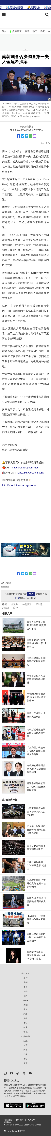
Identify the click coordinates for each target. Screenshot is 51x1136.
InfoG (25, 1000)
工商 (25, 1063)
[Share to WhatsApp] (30, 136)
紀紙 (25, 1041)
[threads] (18, 1073)
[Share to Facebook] (18, 136)
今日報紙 (25, 973)
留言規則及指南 (5, 586)
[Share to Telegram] (26, 136)
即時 (27, 31)
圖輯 (25, 1059)
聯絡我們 (19, 1120)
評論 (25, 1014)
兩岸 (25, 987)
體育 (25, 1045)
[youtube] (30, 1073)
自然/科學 (25, 1036)
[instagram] (5, 1073)
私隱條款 (8, 1122)
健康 (25, 1027)
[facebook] (11, 1073)
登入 (31, 594)
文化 (25, 1032)
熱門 (34, 31)
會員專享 (17, 31)
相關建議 (8, 1120)
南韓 (15, 607)
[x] (24, 1073)
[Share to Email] (34, 136)
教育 (25, 1050)
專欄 (25, 1005)
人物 (25, 1018)
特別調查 (26, 604)
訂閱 (17, 598)
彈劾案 (39, 604)
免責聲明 (31, 1120)
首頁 (4, 31)
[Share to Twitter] (22, 136)
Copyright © (9, 1125)
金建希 (14, 604)
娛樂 (25, 1054)
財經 (25, 996)
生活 (25, 1023)
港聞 (42, 31)
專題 (25, 1009)
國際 (25, 991)
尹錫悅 (5, 607)
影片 (25, 978)
